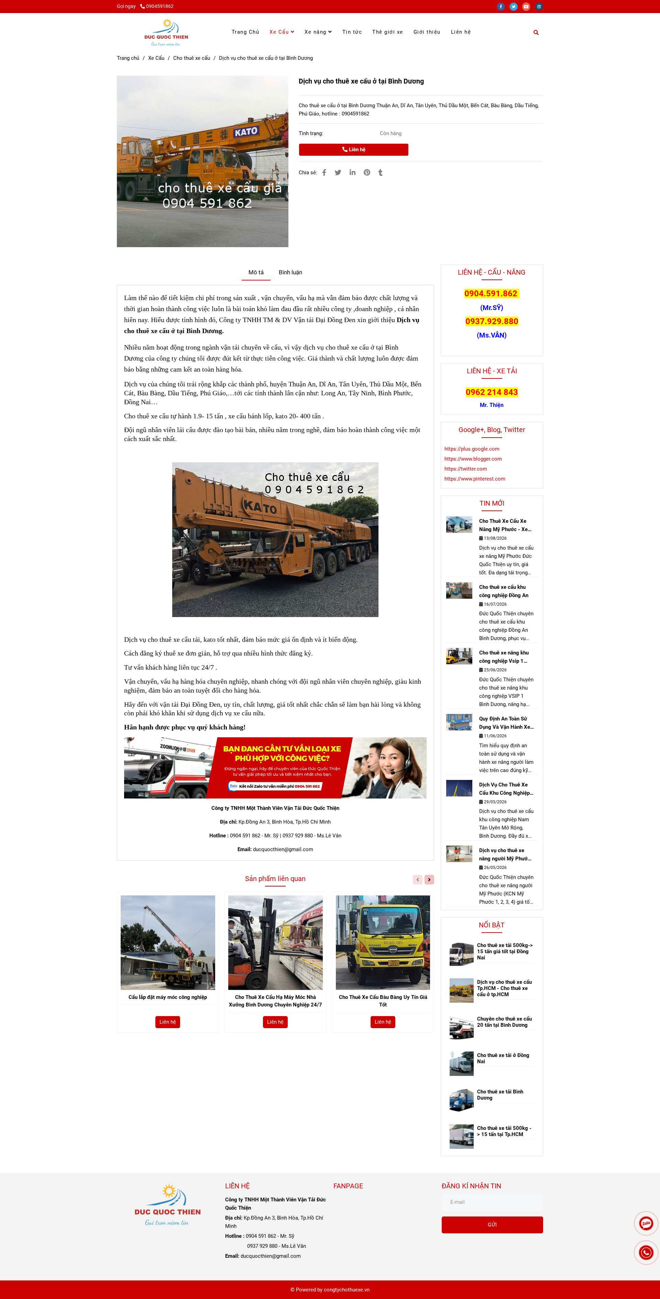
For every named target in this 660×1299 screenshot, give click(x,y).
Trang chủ (128, 58)
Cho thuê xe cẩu (191, 58)
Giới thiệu (427, 32)
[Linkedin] (352, 173)
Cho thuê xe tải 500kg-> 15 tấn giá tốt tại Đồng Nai (505, 951)
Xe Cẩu (280, 32)
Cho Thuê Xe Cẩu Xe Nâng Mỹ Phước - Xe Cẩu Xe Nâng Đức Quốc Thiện (506, 525)
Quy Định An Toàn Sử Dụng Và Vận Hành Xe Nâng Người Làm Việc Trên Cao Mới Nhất (504, 723)
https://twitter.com (465, 469)
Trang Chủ (246, 32)
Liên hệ (461, 32)
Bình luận (290, 272)
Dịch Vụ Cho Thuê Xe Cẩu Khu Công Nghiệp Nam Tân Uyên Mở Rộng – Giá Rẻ (504, 789)
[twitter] (515, 6)
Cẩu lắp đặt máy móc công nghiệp (168, 997)
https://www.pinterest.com (474, 479)
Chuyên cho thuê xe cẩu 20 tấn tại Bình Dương (504, 1022)
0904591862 (160, 6)
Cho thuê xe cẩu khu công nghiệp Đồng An (503, 591)
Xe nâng (316, 32)
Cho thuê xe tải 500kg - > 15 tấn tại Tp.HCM (504, 1131)
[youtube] (528, 6)
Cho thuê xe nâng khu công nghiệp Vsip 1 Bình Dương (504, 657)
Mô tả (256, 272)
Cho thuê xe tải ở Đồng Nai (503, 1058)
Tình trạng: (311, 133)
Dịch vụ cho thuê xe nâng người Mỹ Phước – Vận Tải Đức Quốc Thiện (504, 855)
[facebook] (503, 6)
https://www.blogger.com (473, 459)
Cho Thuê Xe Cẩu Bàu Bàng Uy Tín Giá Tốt (383, 1001)
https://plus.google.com (471, 449)
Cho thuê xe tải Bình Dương (500, 1095)
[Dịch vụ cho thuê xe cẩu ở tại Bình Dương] (166, 32)
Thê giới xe (387, 32)
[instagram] (541, 6)
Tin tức (352, 32)
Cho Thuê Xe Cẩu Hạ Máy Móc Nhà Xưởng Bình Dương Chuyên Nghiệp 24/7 (275, 1001)
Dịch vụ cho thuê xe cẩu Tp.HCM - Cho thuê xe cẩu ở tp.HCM (504, 988)
